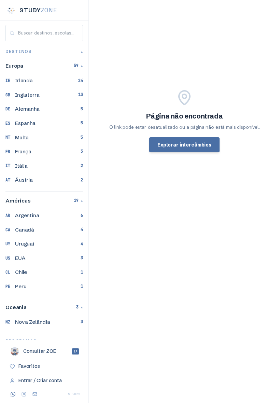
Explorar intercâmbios (184, 145)
